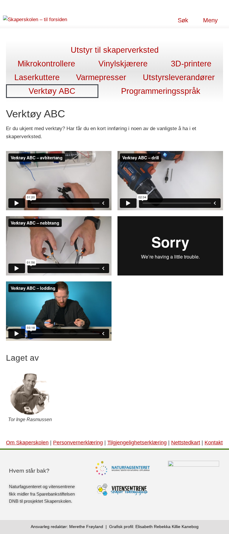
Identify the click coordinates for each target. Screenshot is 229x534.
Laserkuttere (37, 77)
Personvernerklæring (78, 443)
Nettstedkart (185, 443)
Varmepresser (101, 77)
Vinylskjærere (123, 63)
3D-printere (191, 63)
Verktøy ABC (52, 91)
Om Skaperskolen (27, 443)
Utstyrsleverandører (179, 77)
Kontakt (214, 443)
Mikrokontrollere (46, 63)
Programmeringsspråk (160, 91)
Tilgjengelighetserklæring (137, 443)
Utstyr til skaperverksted (115, 50)
